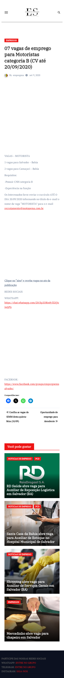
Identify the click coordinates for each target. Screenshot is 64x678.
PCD (37, 458)
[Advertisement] (32, 120)
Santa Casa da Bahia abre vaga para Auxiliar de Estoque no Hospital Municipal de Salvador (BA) (31, 539)
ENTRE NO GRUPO (26, 663)
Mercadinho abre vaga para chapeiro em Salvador (28, 635)
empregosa (18, 75)
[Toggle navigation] (6, 12)
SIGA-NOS (22, 671)
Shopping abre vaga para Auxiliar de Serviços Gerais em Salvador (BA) (30, 585)
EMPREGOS (11, 40)
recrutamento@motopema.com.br (24, 208)
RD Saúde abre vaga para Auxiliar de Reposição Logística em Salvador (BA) (31, 490)
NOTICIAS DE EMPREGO (19, 458)
